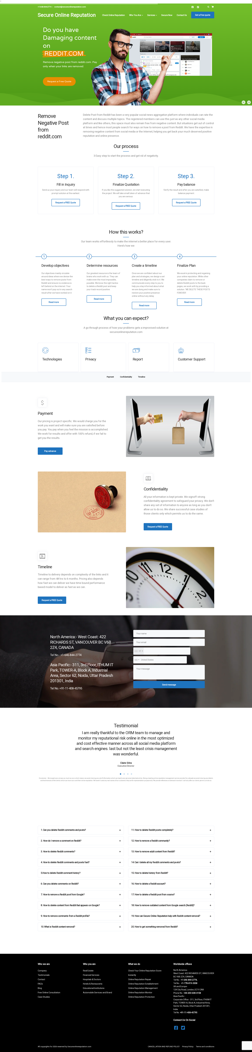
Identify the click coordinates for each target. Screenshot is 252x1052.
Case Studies (44, 997)
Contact (41, 979)
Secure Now (166, 15)
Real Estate (88, 971)
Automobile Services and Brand (97, 992)
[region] (126, 54)
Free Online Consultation (49, 992)
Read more (54, 302)
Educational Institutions (93, 988)
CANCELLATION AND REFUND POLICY (164, 1046)
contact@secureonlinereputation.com (70, 7)
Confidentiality (126, 377)
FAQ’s (40, 984)
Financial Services (91, 975)
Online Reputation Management (143, 988)
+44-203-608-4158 (192, 993)
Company (42, 971)
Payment (110, 377)
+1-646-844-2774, (189, 980)
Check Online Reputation (113, 15)
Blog (40, 988)
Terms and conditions (205, 1046)
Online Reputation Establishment (143, 984)
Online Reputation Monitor (140, 992)
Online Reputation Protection (141, 997)
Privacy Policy (187, 1046)
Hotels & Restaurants (92, 984)
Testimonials (44, 975)
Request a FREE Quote (65, 202)
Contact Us (182, 15)
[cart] (213, 7)
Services (151, 15)
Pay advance (50, 451)
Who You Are (135, 15)
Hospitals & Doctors (92, 979)
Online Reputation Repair (139, 979)
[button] (249, 102)
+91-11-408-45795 (188, 1012)
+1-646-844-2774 (44, 7)
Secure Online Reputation (67, 15)
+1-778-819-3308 (189, 983)
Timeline (141, 377)
